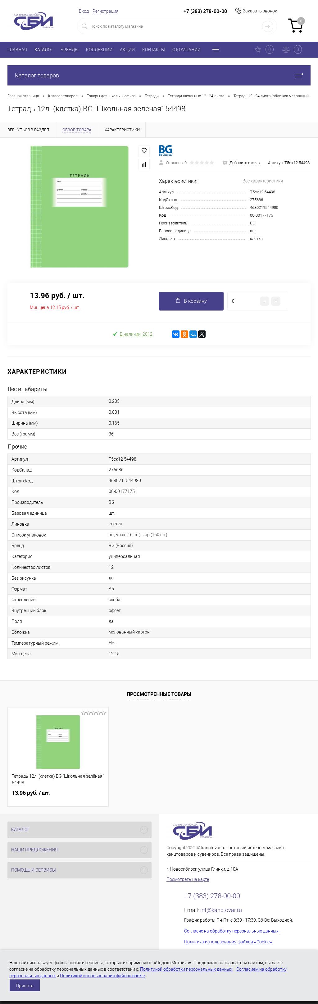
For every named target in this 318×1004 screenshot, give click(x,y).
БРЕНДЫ (70, 49)
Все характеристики (263, 180)
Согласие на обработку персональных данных (231, 930)
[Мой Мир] (193, 334)
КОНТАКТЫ (153, 49)
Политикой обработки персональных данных (186, 969)
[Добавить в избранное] (144, 150)
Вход (84, 11)
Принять (25, 985)
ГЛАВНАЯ (17, 49)
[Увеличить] (79, 206)
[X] (202, 334)
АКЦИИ (127, 49)
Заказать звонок (260, 10)
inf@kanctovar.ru (221, 910)
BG (252, 223)
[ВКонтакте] (175, 334)
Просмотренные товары (159, 694)
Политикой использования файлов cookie (102, 975)
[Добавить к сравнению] (144, 164)
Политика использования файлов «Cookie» (228, 941)
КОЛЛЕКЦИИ (99, 49)
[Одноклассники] (184, 334)
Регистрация (106, 11)
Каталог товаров (37, 75)
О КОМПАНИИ (186, 49)
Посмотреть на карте (187, 879)
